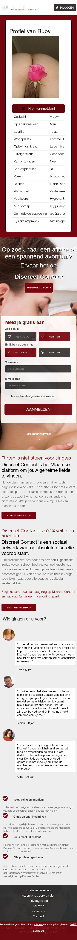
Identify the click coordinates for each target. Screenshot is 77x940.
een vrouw (22, 336)
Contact (38, 916)
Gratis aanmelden (38, 890)
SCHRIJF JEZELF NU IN (19, 515)
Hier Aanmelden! (40, 108)
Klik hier (38, 924)
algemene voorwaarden (42, 396)
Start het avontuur (19, 607)
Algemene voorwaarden (38, 895)
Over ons (38, 911)
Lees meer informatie (38, 434)
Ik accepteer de (33, 396)
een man (54, 336)
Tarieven (38, 906)
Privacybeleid (38, 901)
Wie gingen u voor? (39, 287)
